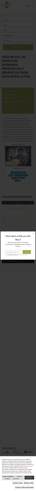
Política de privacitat (23, 254)
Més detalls (29, 477)
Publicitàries (16, 478)
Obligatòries (20, 476)
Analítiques (7, 478)
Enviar (27, 252)
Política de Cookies (28, 466)
